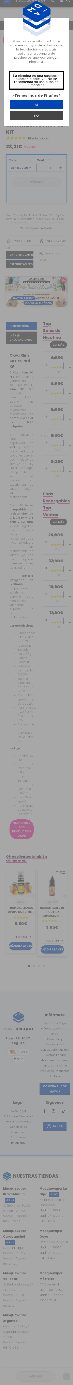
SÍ (36, 104)
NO (36, 115)
